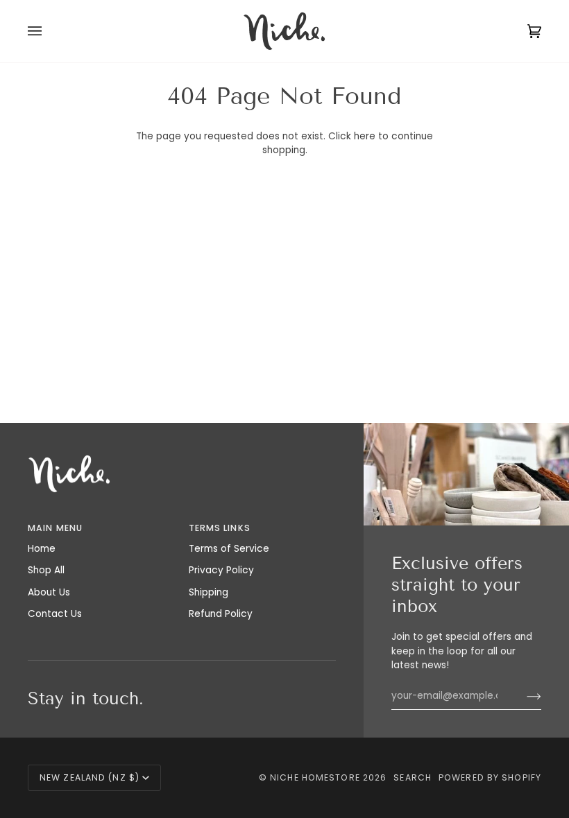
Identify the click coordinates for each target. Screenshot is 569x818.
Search (412, 777)
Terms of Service (229, 548)
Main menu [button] (55, 528)
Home (42, 548)
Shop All (46, 570)
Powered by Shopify (490, 777)
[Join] (522, 696)
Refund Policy (221, 613)
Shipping (208, 592)
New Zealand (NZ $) (89, 777)
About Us (49, 592)
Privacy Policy (221, 570)
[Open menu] (48, 31)
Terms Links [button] (219, 528)
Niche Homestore (315, 777)
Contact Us (55, 613)
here (364, 136)
